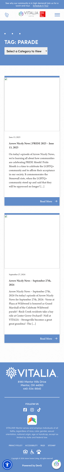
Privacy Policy (15, 445)
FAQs (42, 445)
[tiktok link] (39, 410)
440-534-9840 (32, 388)
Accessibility (31, 445)
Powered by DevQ (32, 465)
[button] (7, 464)
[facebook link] (25, 410)
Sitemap (51, 445)
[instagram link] (32, 410)
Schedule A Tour (40, 5)
